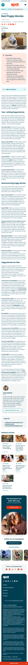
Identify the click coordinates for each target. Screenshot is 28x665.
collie (10, 160)
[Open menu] (3, 4)
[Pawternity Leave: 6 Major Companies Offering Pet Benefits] (21, 464)
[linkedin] (4, 24)
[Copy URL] (15, 24)
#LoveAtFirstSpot (14, 547)
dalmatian (16, 305)
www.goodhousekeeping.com (13, 426)
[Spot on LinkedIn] (9, 569)
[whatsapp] (11, 24)
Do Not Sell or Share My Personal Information (12, 659)
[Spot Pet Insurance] (6, 577)
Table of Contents (10, 89)
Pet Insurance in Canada (18, 600)
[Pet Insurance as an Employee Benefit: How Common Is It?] (7, 483)
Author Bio (3, 30)
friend (14, 105)
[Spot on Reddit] (18, 569)
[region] (14, 555)
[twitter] (6, 24)
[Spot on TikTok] (12, 569)
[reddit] (9, 24)
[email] (13, 24)
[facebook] (2, 24)
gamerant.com (9, 424)
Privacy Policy (15, 656)
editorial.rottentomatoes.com (14, 422)
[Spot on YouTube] (21, 569)
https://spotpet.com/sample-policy (12, 611)
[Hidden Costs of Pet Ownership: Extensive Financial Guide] (7, 464)
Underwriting (23, 1)
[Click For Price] (25, 4)
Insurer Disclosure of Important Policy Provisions (13, 606)
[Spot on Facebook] (6, 569)
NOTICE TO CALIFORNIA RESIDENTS (9, 605)
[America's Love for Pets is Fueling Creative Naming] (7, 444)
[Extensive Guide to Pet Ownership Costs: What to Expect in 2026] (21, 444)
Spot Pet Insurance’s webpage (13, 371)
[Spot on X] (15, 569)
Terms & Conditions (7, 656)
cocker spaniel (22, 289)
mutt (13, 290)
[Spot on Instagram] (4, 581)
